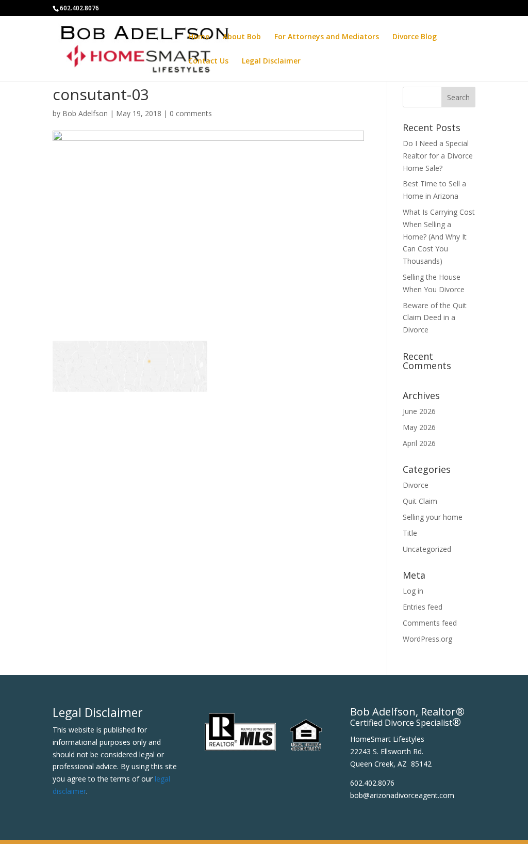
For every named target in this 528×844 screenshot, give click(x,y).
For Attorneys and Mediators (326, 37)
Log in (413, 591)
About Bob (242, 37)
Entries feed (422, 607)
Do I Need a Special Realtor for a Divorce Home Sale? (438, 155)
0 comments (191, 113)
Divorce (415, 485)
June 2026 (419, 411)
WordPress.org (427, 639)
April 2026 (419, 443)
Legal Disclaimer (271, 61)
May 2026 (419, 427)
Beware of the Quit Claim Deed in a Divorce (435, 317)
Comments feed (430, 623)
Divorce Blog (414, 37)
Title (410, 533)
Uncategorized (427, 549)
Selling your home (433, 517)
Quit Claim (420, 501)
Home (198, 37)
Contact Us (208, 61)
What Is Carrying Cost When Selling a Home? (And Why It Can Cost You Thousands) (439, 236)
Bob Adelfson (85, 113)
